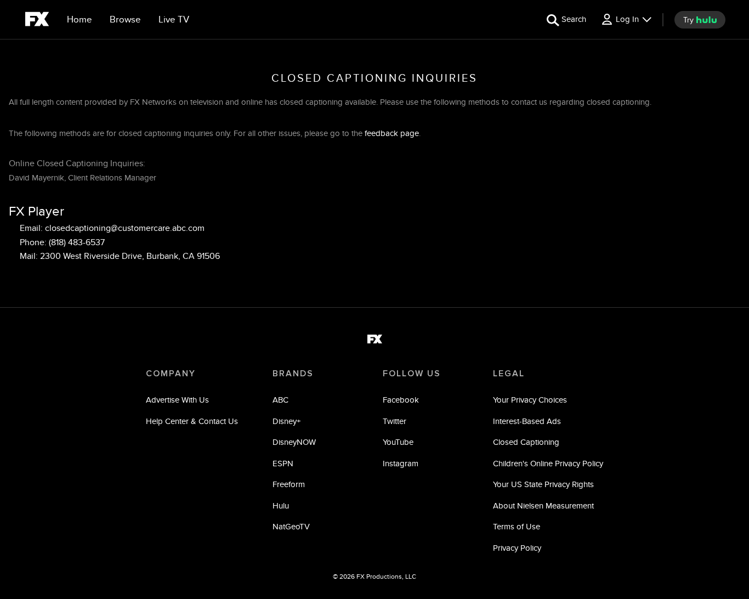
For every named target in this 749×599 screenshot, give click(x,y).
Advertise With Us (177, 399)
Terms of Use (516, 526)
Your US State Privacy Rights (543, 484)
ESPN (283, 463)
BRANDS (293, 373)
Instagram (400, 463)
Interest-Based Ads (527, 421)
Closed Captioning (526, 442)
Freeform (289, 484)
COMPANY (171, 373)
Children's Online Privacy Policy (548, 463)
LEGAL (509, 373)
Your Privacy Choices (530, 399)
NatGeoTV (291, 526)
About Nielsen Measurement (543, 505)
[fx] (37, 21)
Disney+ (286, 421)
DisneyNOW (294, 442)
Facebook (401, 399)
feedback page (392, 133)
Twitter (394, 421)
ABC (280, 399)
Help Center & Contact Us (192, 421)
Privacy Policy (517, 547)
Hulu (281, 505)
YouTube (398, 442)
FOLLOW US (412, 373)
